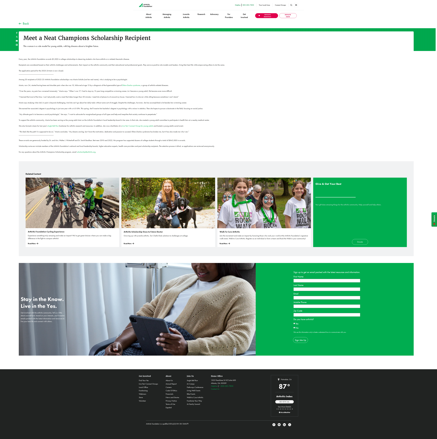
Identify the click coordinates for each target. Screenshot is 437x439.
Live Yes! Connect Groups (148, 384)
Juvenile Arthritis (186, 16)
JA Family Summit (193, 404)
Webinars (142, 394)
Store (141, 397)
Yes (296, 323)
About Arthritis (148, 16)
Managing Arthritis (167, 16)
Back (26, 23)
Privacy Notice (171, 401)
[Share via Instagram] (279, 425)
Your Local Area (264, 5)
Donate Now (288, 16)
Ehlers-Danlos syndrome (131, 85)
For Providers (229, 16)
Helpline (214, 386)
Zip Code (297, 310)
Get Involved (244, 16)
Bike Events (191, 394)
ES (296, 5)
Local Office (143, 387)
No (297, 327)
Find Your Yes (144, 380)
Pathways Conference (195, 387)
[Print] (17, 45)
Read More (32, 243)
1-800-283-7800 (226, 386)
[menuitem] (148, 15)
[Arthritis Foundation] (145, 5)
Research (201, 14)
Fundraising (143, 390)
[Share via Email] (17, 41)
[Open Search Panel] (291, 5)
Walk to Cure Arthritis (195, 397)
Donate (360, 242)
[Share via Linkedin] (284, 425)
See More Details (284, 406)
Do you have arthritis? (303, 319)
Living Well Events (193, 390)
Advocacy (214, 14)
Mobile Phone (299, 302)
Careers (169, 387)
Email (295, 293)
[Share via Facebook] (17, 33)
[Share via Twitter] (17, 37)
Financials (169, 394)
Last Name (298, 285)
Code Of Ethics (171, 390)
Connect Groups (280, 5)
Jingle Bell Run (53, 126)
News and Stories (172, 397)
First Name (298, 276)
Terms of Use (170, 404)
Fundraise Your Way (194, 401)
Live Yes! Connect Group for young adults (137, 126)
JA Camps (190, 384)
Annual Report (171, 384)
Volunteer (142, 401)
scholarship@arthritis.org (86, 152)
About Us (169, 380)
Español (169, 407)
